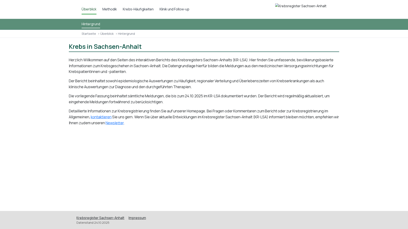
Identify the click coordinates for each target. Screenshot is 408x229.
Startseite (89, 34)
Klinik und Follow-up (174, 9)
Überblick (89, 9)
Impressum (137, 217)
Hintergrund (91, 24)
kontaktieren (101, 116)
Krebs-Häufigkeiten (138, 9)
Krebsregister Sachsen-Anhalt (100, 217)
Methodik (109, 9)
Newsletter (115, 122)
